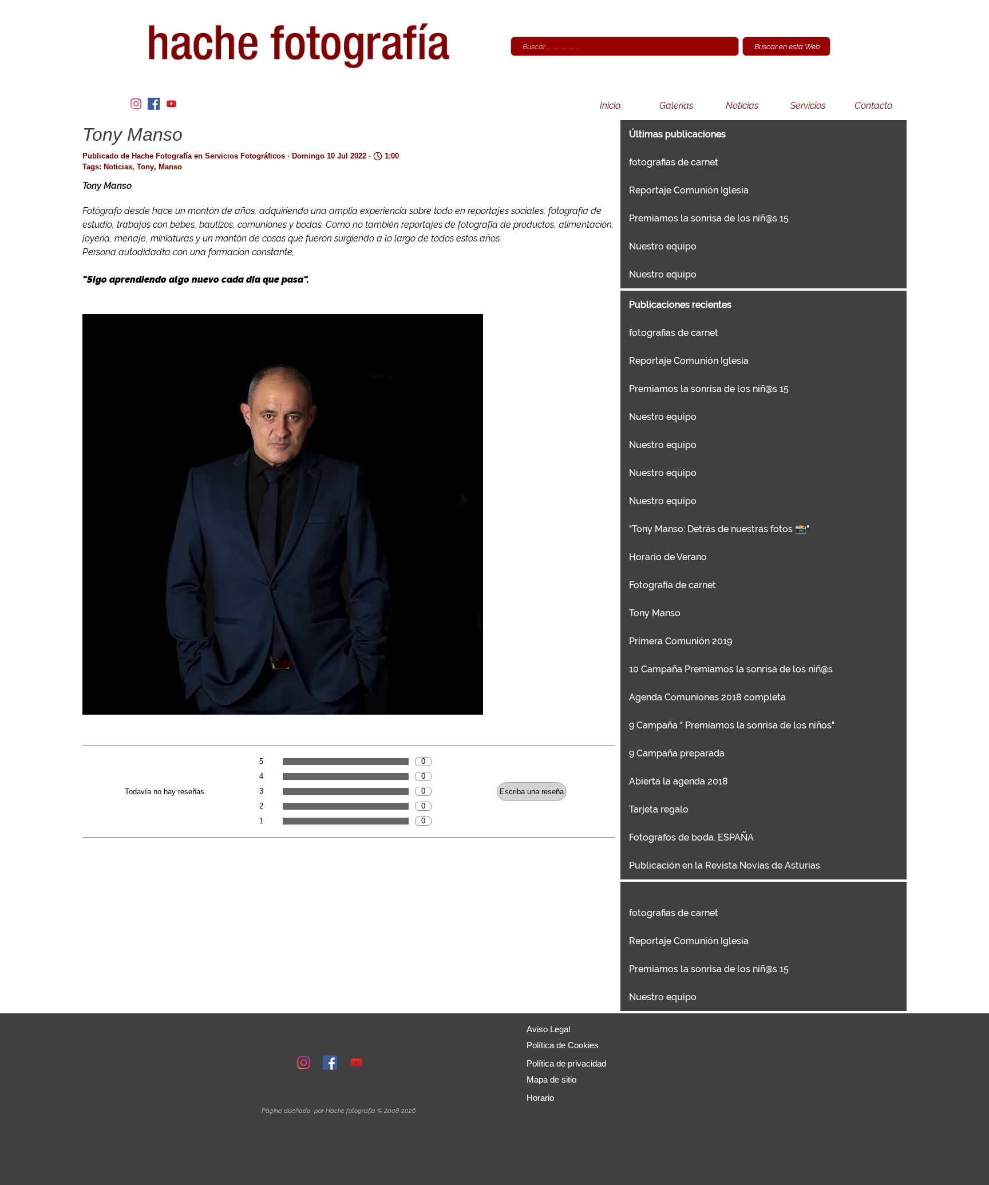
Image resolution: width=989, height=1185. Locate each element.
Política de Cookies (563, 1045)
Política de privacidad (566, 1063)
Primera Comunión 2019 (680, 641)
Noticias (742, 105)
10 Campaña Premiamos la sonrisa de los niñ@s (731, 669)
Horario (540, 1098)
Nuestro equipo (663, 246)
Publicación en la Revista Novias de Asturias (724, 865)
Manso (170, 167)
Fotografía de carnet (672, 585)
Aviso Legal (548, 1029)
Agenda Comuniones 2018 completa (707, 697)
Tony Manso (655, 613)
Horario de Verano (668, 557)
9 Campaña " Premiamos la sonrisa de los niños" (731, 725)
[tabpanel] (338, 1110)
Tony (145, 167)
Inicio (610, 105)
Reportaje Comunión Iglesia (689, 190)
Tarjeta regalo (659, 809)
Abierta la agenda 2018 (678, 781)
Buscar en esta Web (787, 46)
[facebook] (153, 104)
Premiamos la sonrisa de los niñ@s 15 (709, 218)
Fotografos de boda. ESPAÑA (691, 837)
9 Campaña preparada (677, 753)
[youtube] (171, 104)
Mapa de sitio (551, 1079)
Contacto (873, 105)
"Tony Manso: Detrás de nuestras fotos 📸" (719, 529)
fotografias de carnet (673, 162)
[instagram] (135, 104)
